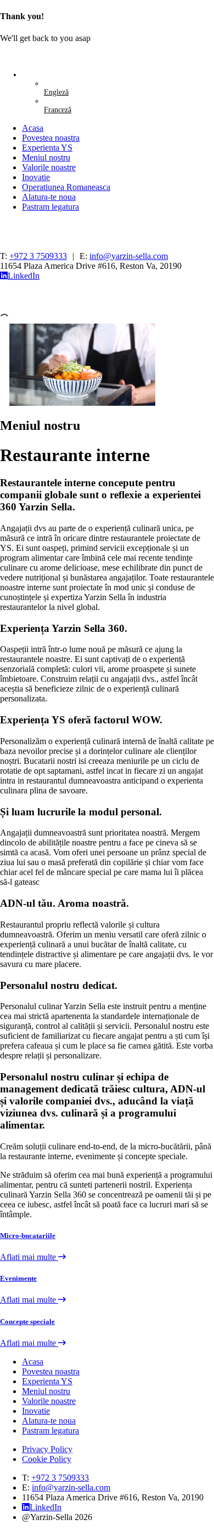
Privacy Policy (47, 1449)
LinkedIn (24, 275)
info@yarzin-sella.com (128, 256)
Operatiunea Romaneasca (66, 187)
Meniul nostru (46, 157)
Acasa (32, 128)
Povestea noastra (51, 137)
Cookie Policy (46, 1459)
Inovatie (36, 177)
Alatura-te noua (49, 197)
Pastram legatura (50, 206)
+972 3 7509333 (38, 256)
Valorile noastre (49, 167)
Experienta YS (47, 147)
